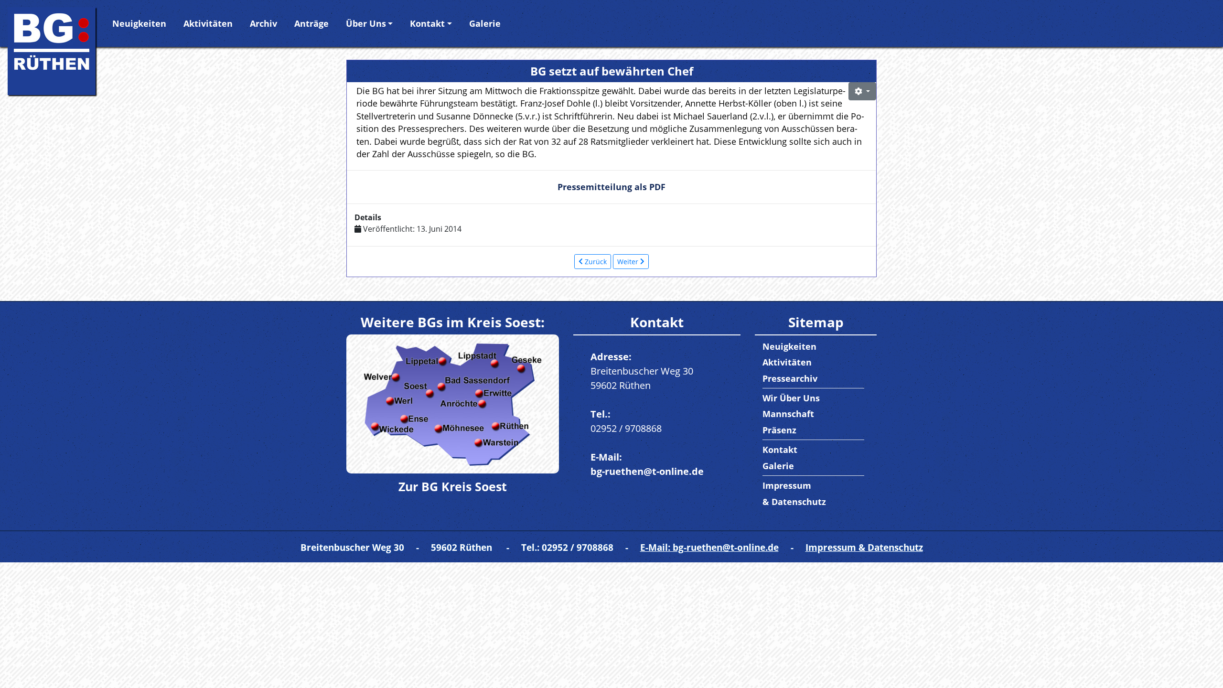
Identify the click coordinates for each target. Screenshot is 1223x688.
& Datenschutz (794, 501)
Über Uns (366, 23)
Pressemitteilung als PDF (611, 187)
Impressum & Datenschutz (864, 547)
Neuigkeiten (139, 23)
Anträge (311, 23)
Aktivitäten (208, 23)
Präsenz (779, 430)
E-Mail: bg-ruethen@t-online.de (709, 547)
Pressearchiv (789, 378)
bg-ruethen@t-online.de (647, 471)
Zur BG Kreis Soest (452, 486)
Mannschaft (788, 413)
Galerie (485, 23)
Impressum (786, 485)
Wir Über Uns (791, 398)
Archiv (263, 23)
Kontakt (427, 23)
